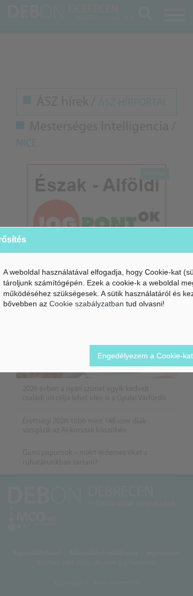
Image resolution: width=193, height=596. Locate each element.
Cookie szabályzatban (86, 303)
